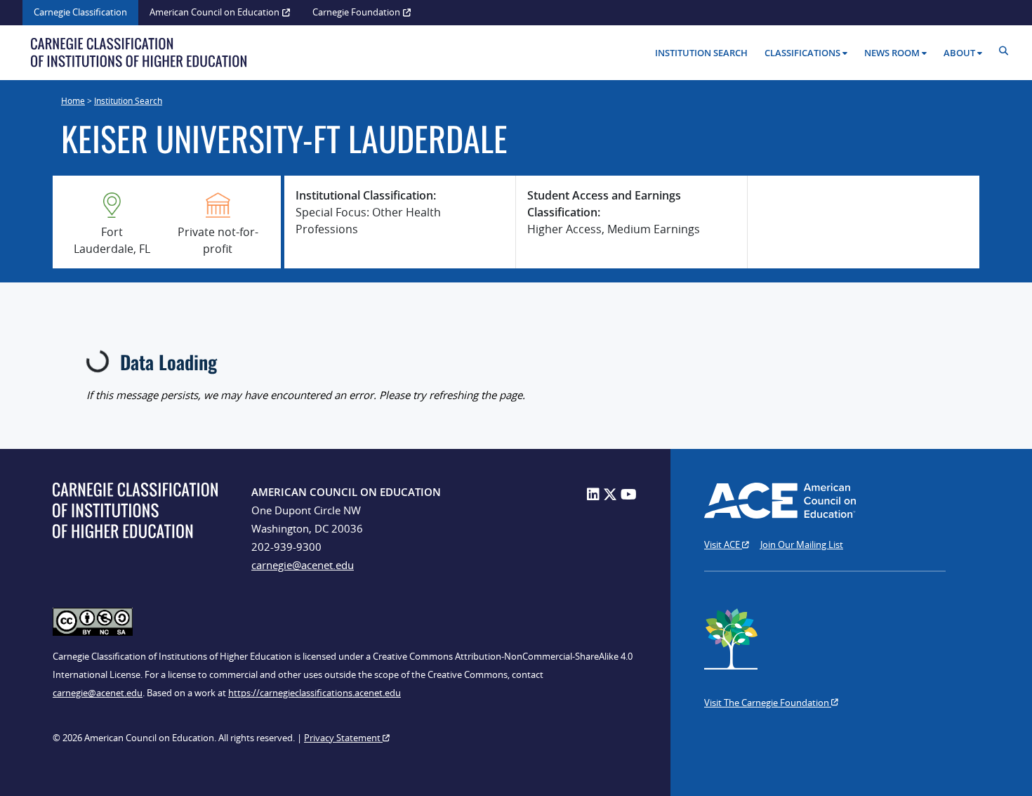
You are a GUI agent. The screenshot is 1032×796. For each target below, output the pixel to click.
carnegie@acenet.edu (302, 565)
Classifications (802, 52)
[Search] (1007, 51)
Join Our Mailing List (801, 544)
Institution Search (701, 52)
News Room (892, 52)
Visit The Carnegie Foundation (767, 702)
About (959, 52)
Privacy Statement (343, 737)
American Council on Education (214, 12)
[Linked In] (593, 494)
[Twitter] (610, 494)
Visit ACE (723, 544)
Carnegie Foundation (356, 12)
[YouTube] (629, 494)
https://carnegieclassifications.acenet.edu (314, 692)
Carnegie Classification (80, 12)
